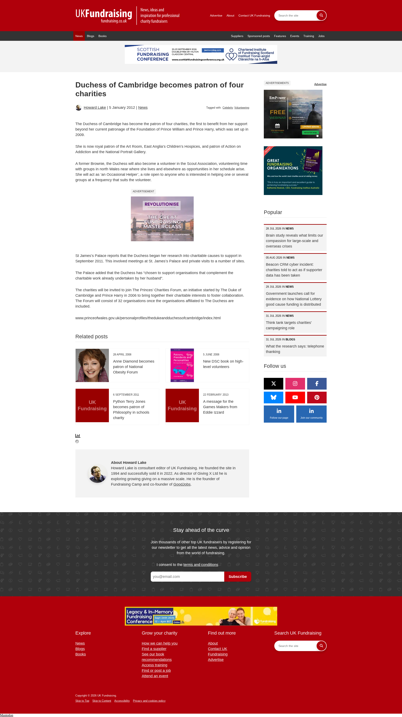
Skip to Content (101, 700)
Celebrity (228, 107)
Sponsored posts (258, 36)
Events (294, 36)
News (79, 36)
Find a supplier (154, 649)
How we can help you (160, 643)
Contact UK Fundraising (254, 15)
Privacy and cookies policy (149, 700)
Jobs (321, 36)
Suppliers (237, 36)
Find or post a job (156, 670)
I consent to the (187, 565)
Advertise (216, 15)
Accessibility (122, 700)
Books (102, 36)
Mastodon (6, 715)
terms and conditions (200, 565)
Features (280, 36)
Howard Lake (95, 107)
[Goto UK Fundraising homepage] (127, 15)
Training (308, 36)
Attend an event (155, 676)
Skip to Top (82, 700)
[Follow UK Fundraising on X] (273, 384)
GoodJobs (182, 484)
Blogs (90, 36)
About (230, 15)
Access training (154, 665)
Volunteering (241, 107)
